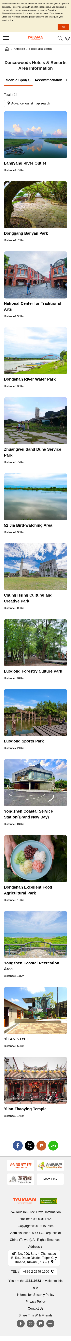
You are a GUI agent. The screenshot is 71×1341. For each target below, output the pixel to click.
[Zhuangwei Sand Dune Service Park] (35, 420)
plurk (40, 1323)
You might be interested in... (67, 38)
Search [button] (60, 38)
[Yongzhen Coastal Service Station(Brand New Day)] (35, 782)
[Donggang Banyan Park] (35, 204)
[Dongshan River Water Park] (35, 350)
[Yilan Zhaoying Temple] (35, 1080)
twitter (30, 1146)
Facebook (21, 1323)
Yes (63, 27)
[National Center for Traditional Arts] (35, 274)
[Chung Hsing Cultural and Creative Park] (35, 566)
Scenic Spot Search (40, 48)
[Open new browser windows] (21, 1165)
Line (50, 1323)
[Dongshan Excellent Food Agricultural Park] (35, 858)
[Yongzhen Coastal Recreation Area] (35, 934)
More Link (50, 1179)
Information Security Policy (35, 1294)
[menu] (6, 38)
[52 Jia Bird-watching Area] (35, 496)
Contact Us (35, 1308)
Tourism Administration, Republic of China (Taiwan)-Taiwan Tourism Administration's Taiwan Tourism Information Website (35, 38)
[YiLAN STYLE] (35, 1010)
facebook (18, 1146)
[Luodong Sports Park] (35, 712)
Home (7, 49)
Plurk (41, 1146)
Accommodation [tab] (48, 80)
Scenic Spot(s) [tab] (18, 80)
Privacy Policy (36, 1301)
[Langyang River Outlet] (35, 134)
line (53, 1146)
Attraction (19, 48)
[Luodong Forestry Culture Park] (35, 642)
